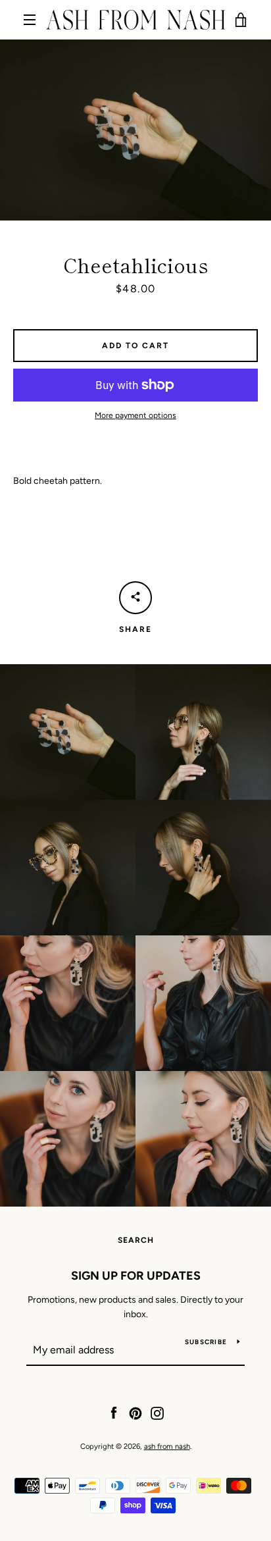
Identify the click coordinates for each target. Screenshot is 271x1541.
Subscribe (206, 1342)
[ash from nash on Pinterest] (135, 1412)
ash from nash (167, 1446)
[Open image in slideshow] (135, 130)
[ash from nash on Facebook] (113, 1412)
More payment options (135, 415)
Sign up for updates (136, 1275)
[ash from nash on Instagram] (157, 1412)
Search (136, 1240)
